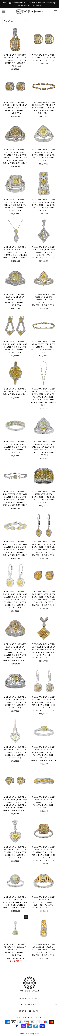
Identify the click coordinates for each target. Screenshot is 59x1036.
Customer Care (29, 1011)
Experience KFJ (29, 998)
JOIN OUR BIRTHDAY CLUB (29, 1017)
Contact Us (28, 1004)
